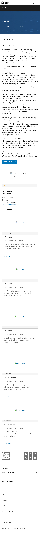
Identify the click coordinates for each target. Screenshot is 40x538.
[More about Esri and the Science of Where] (6, 456)
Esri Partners (6, 8)
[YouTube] (35, 458)
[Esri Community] (26, 458)
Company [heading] (5, 477)
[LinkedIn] (35, 454)
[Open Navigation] (37, 2)
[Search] (33, 2)
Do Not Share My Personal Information (14, 528)
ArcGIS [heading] (4, 464)
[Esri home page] (5, 2)
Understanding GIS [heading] (8, 473)
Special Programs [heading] (7, 481)
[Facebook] (26, 454)
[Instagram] (30, 458)
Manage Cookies (7, 522)
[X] (30, 454)
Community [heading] (5, 468)
